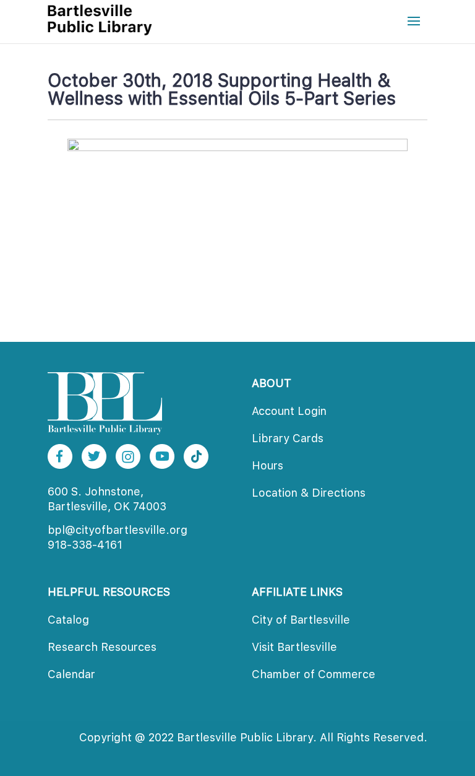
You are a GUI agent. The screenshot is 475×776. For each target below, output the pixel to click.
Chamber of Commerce (313, 674)
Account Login (289, 410)
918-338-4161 (85, 544)
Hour (267, 465)
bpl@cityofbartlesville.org (117, 529)
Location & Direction (309, 492)
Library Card (287, 438)
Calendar (71, 674)
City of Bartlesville (301, 619)
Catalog (68, 619)
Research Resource (102, 646)
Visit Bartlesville (294, 646)
